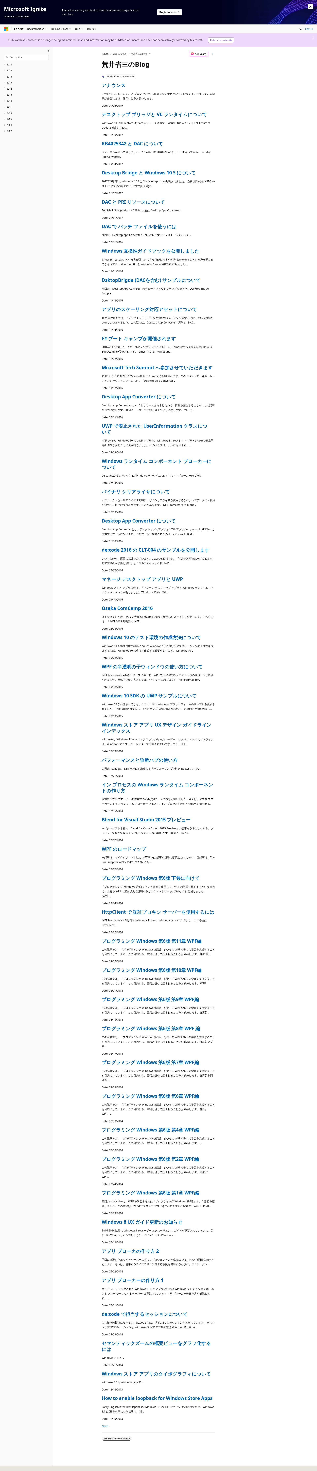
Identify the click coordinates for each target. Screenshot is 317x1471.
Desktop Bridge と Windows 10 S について (149, 172)
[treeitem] (26, 64)
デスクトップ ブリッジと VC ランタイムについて (154, 114)
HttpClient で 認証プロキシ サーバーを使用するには (158, 912)
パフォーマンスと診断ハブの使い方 (139, 760)
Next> (105, 1426)
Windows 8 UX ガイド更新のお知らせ (142, 1222)
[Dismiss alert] (310, 6)
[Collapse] (48, 51)
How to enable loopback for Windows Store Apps (157, 1398)
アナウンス (114, 85)
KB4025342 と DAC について (132, 143)
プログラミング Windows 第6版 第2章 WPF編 (150, 1159)
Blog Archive (119, 53)
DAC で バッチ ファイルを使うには (139, 226)
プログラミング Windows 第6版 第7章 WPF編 (150, 1062)
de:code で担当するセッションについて (145, 1314)
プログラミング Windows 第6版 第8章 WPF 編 (151, 1028)
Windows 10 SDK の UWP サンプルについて (149, 695)
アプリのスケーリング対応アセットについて (149, 309)
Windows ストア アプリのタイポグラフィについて (156, 1373)
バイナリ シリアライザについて (136, 491)
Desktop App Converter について (139, 396)
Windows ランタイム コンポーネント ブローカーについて (157, 464)
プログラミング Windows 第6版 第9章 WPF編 (150, 999)
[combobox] (26, 57)
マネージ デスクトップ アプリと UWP (142, 579)
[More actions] (212, 53)
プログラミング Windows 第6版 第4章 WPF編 (150, 1130)
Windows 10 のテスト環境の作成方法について (151, 637)
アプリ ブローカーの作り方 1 (132, 1280)
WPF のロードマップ (124, 849)
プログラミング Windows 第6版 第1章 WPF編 (150, 1192)
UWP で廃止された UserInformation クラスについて (154, 429)
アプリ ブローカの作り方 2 (130, 1251)
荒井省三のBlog (139, 53)
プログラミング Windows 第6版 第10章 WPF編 (152, 970)
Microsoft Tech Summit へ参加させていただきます (157, 367)
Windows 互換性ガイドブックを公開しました (150, 251)
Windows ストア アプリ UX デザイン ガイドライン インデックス (156, 728)
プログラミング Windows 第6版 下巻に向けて (151, 878)
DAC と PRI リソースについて (133, 202)
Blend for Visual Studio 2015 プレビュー (146, 819)
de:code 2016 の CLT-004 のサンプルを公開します (155, 550)
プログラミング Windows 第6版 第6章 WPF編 (150, 1096)
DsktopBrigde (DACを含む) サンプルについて (151, 280)
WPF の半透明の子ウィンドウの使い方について (152, 666)
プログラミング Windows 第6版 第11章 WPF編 (152, 941)
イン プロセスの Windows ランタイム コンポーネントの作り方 (157, 787)
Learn (105, 53)
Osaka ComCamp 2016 (127, 608)
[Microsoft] (6, 29)
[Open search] (300, 29)
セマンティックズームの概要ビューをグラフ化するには (156, 1346)
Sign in (309, 28)
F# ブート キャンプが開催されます (139, 338)
